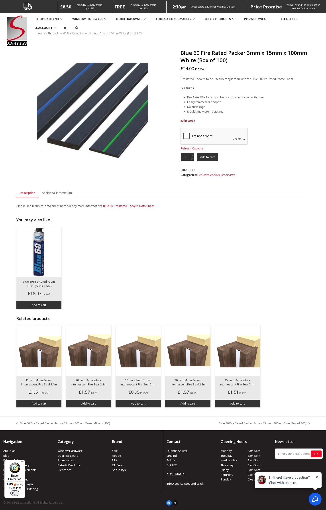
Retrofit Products (69, 465)
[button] (76, 27)
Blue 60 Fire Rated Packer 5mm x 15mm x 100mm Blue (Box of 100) (262, 423)
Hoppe (116, 456)
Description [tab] (27, 193)
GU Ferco (118, 465)
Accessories (228, 175)
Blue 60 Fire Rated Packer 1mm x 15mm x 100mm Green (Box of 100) (63, 423)
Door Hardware (68, 456)
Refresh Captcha (192, 148)
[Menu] (22, 462)
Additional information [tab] (57, 193)
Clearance (64, 470)
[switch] (14, 493)
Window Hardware (70, 451)
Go (316, 454)
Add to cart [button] (39, 305)
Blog (6, 456)
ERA (114, 460)
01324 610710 (175, 474)
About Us (9, 451)
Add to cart (207, 157)
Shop (51, 33)
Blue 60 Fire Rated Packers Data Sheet (128, 206)
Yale (115, 451)
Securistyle (119, 470)
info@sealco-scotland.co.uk (185, 484)
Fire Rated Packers (208, 175)
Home (41, 33)
